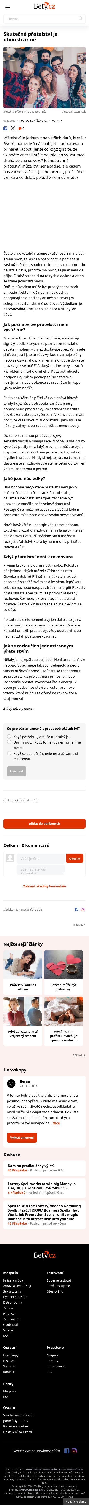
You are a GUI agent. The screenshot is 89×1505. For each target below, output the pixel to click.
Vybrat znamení (22, 1137)
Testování (55, 1272)
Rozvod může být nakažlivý (63, 987)
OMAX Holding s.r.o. (32, 1489)
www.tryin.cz (33, 1469)
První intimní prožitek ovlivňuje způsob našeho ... (63, 1035)
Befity (8, 1383)
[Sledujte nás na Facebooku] (77, 910)
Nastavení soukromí (17, 1432)
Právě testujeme (58, 1286)
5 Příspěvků (16, 1192)
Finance (8, 1313)
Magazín (10, 1272)
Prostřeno (55, 1347)
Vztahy (57, 120)
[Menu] (7, 7)
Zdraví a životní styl (17, 1286)
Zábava (8, 1308)
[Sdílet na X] (13, 129)
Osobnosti (10, 1324)
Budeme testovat (59, 1280)
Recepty (52, 1361)
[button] (81, 19)
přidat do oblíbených (44, 824)
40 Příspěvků (17, 1170)
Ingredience (55, 1366)
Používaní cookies (16, 1426)
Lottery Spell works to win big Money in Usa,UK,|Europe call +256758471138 (42, 1185)
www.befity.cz (74, 1469)
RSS (6, 1336)
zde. (44, 1482)
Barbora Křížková (33, 120)
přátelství (12, 800)
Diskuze (8, 1361)
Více (56, 1123)
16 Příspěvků (17, 1223)
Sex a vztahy (12, 1291)
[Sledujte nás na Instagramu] (83, 910)
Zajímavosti (11, 1319)
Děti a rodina (12, 1302)
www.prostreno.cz (53, 1469)
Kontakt (8, 1372)
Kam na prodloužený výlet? (31, 1165)
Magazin (9, 1391)
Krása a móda (13, 1280)
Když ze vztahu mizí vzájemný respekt (23, 1033)
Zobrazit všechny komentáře (44, 886)
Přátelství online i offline (23, 987)
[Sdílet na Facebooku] (5, 129)
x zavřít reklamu (76, 1501)
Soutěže (9, 1366)
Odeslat (74, 858)
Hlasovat (16, 771)
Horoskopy (10, 1355)
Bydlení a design (15, 1297)
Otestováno (55, 1291)
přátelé (31, 800)
